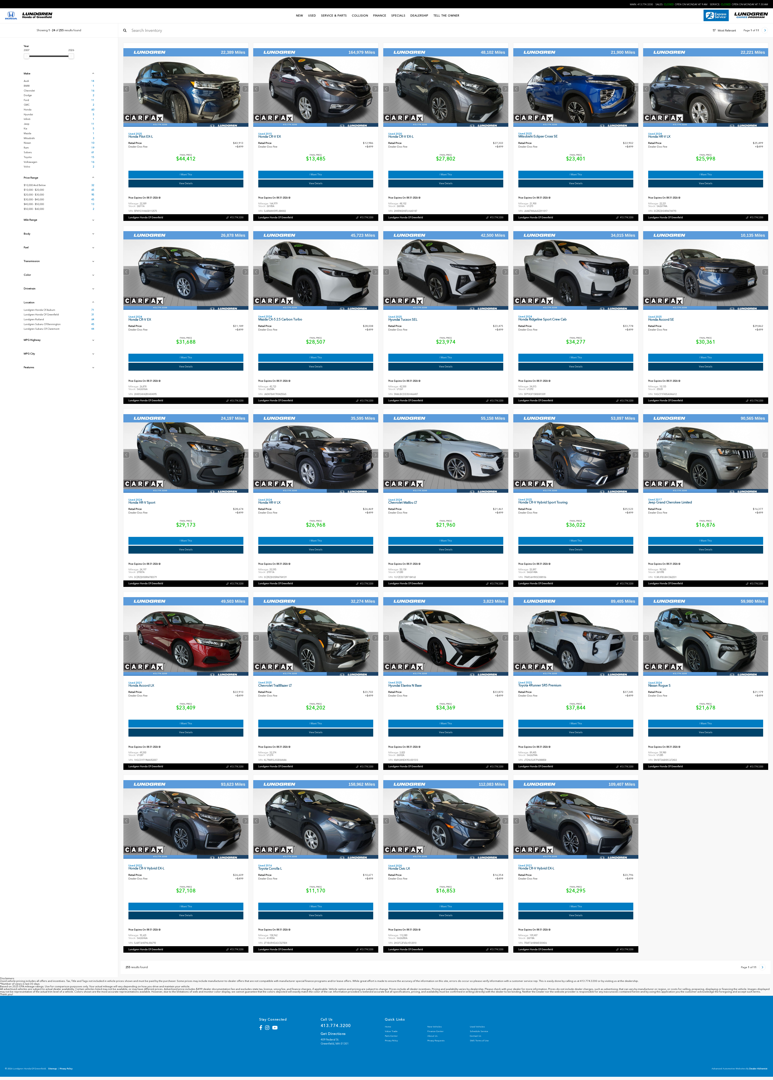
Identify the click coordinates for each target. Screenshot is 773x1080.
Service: (739, 4)
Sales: (681, 4)
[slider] (26, 56)
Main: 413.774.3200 (641, 4)
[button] (245, 88)
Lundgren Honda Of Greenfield (145, 217)
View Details (185, 183)
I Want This (186, 174)
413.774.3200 (236, 217)
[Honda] (11, 16)
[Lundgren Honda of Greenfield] (37, 15)
